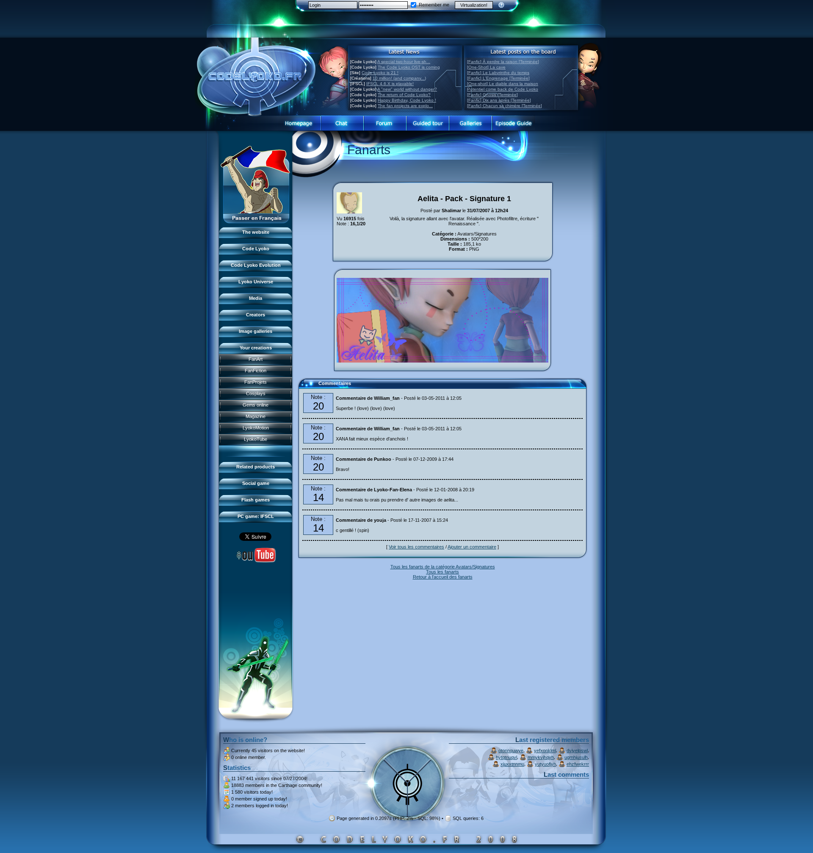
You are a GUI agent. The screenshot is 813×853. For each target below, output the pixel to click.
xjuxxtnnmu (512, 764)
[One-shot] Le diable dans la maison (502, 83)
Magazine (255, 416)
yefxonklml (545, 750)
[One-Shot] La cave (486, 67)
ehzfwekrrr (578, 764)
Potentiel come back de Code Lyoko (502, 89)
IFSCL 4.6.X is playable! (390, 83)
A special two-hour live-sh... (403, 61)
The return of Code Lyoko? (404, 94)
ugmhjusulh (576, 757)
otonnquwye (510, 750)
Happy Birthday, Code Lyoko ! (407, 100)
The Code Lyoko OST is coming (409, 67)
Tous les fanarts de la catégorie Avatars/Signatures (442, 566)
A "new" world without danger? (407, 89)
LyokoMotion (256, 427)
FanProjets (255, 382)
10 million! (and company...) (399, 78)
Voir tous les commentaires (416, 546)
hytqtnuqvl (506, 757)
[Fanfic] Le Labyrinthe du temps (498, 72)
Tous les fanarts (442, 571)
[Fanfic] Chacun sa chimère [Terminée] (504, 105)
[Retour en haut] (307, 387)
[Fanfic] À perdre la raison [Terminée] (503, 61)
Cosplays (255, 393)
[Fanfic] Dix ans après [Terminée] (499, 100)
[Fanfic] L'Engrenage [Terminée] (498, 78)
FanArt (256, 359)
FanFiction (255, 370)
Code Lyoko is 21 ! (380, 72)
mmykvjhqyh (541, 757)
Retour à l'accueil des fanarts (443, 576)
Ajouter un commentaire (472, 546)
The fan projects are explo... (405, 105)
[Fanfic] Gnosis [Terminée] (492, 94)
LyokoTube (255, 439)
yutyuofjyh (545, 764)
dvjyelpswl (577, 750)
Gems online (255, 404)
